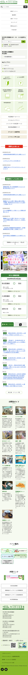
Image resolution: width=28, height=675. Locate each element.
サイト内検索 (2, 7)
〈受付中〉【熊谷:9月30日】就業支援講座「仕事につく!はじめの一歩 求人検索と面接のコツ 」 (14, 367)
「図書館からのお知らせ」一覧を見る (15, 243)
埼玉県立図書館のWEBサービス (7, 90)
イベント (20, 102)
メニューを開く (26, 1)
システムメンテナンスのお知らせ (11, 160)
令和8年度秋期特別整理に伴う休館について (14, 154)
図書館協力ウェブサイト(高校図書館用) (14, 594)
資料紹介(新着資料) (20, 90)
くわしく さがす (7, 46)
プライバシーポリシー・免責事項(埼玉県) (10, 656)
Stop (26, 269)
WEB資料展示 (7, 102)
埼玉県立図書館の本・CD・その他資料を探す (14, 38)
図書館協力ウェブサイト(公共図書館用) (14, 590)
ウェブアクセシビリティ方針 (8, 662)
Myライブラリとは (8, 68)
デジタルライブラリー (14, 120)
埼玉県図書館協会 (14, 599)
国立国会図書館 (14, 585)
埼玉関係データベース (14, 116)
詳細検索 (5, 44)
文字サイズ (2, 669)
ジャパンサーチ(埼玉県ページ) (14, 123)
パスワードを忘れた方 (9, 71)
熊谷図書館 (6, 283)
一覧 (14, 392)
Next (23, 577)
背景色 (6, 669)
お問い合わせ (19, 640)
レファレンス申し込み (14, 136)
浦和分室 (5, 309)
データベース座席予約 (14, 132)
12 (23, 269)
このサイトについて (6, 653)
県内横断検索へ (8, 56)
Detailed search (15, 44)
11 (21, 269)
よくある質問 (20, 77)
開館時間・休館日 (7, 640)
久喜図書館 (6, 296)
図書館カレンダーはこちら (14, 291)
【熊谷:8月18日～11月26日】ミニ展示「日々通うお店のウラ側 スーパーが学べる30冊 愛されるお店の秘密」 (14, 351)
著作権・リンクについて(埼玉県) (9, 659)
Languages (14, 29)
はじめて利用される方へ (7, 78)
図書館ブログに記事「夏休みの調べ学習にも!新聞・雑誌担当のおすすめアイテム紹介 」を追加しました (14, 202)
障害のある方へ (14, 26)
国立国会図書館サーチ (14, 127)
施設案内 (14, 15)
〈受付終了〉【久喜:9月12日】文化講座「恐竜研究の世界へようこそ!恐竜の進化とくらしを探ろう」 (14, 342)
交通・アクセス (14, 18)
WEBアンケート (14, 11)
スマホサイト (6, 645)
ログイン (6, 65)
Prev (5, 577)
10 (19, 269)
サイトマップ (14, 22)
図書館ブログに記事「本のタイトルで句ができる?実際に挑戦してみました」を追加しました (14, 220)
